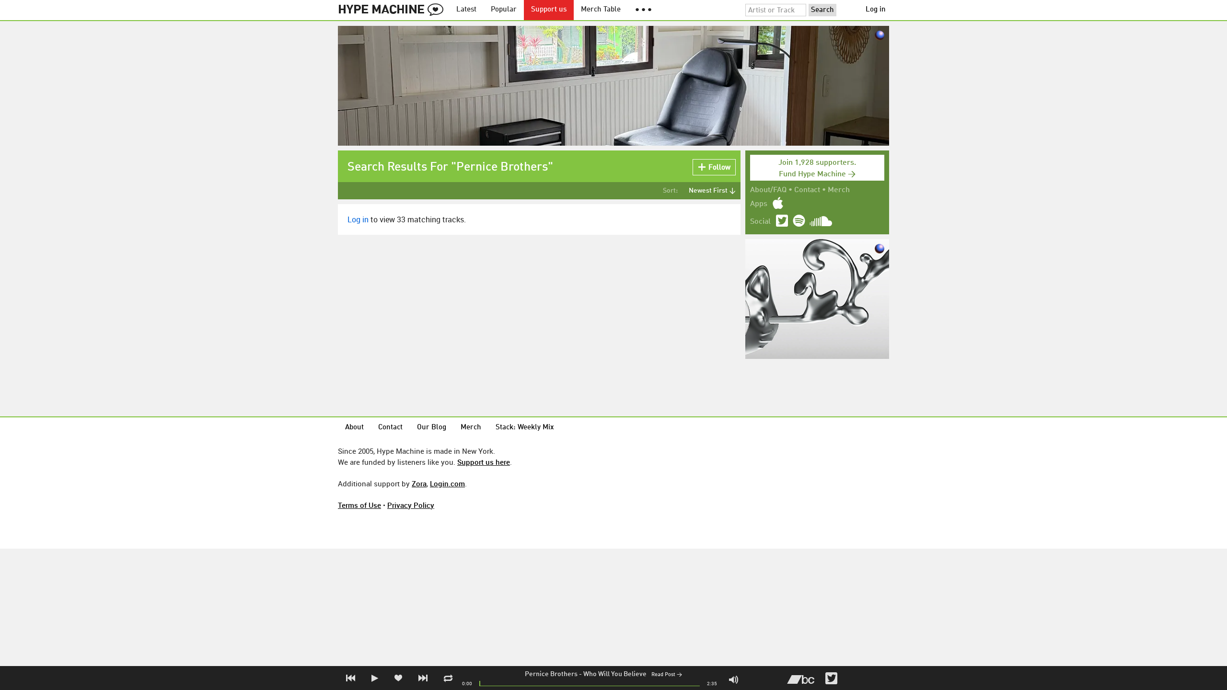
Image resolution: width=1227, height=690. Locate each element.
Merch (839, 190)
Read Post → (666, 675)
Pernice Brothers (551, 674)
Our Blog (431, 427)
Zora (419, 483)
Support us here (483, 462)
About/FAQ (768, 190)
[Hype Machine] (393, 10)
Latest (466, 9)
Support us (549, 9)
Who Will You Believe (615, 674)
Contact (807, 190)
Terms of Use (359, 505)
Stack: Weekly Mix (525, 427)
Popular (504, 9)
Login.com (447, 483)
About (354, 427)
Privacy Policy (410, 505)
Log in (876, 9)
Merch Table (601, 9)
